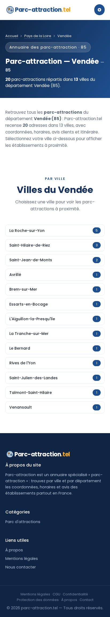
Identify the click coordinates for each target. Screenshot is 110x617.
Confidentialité (75, 594)
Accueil (11, 35)
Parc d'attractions (22, 521)
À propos (14, 550)
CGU (56, 594)
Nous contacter (20, 567)
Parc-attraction (42, 10)
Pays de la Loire (37, 35)
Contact (86, 599)
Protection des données (38, 599)
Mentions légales (21, 558)
